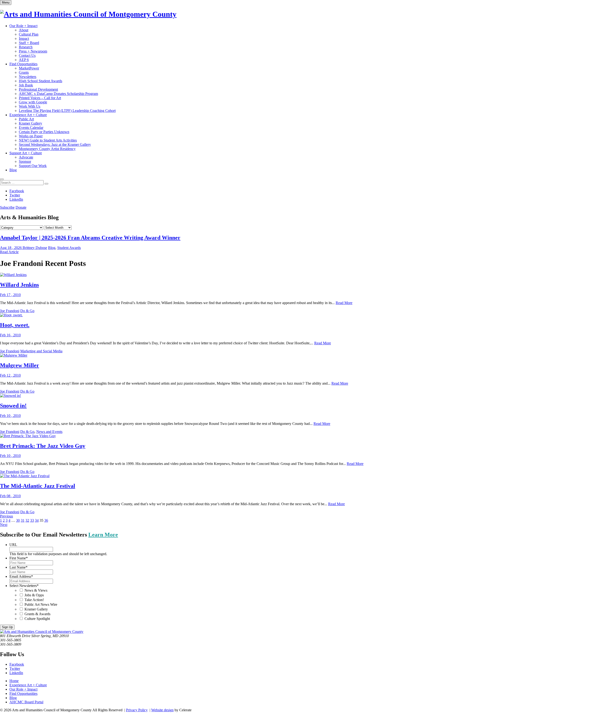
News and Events (49, 432)
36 (46, 520)
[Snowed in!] (10, 396)
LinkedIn (16, 199)
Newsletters (27, 77)
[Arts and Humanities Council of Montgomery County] (88, 14)
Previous (6, 516)
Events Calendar (31, 128)
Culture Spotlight (37, 619)
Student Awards (69, 248)
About (23, 30)
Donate (21, 207)
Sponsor (25, 161)
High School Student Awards (40, 81)
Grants (24, 72)
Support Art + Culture (25, 153)
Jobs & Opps (34, 595)
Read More (344, 303)
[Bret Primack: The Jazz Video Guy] (28, 436)
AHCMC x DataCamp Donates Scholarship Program (58, 94)
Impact (24, 39)
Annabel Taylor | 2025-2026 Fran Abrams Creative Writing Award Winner (90, 238)
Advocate (26, 157)
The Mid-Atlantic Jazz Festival (37, 486)
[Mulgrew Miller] (13, 355)
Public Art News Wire (40, 604)
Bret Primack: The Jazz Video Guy (42, 446)
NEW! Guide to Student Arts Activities (48, 140)
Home (14, 681)
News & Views (35, 590)
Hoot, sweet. (14, 325)
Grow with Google (33, 102)
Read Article (9, 252)
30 (18, 520)
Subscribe (7, 207)
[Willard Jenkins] (13, 275)
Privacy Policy (137, 710)
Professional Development (38, 89)
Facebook (16, 191)
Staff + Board (29, 43)
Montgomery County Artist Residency (47, 149)
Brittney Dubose (35, 248)
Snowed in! (13, 406)
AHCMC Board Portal (26, 702)
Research (26, 47)
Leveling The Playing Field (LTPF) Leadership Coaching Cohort (67, 111)
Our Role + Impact (23, 26)
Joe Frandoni (9, 311)
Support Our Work (33, 166)
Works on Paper (31, 136)
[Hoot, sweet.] (11, 315)
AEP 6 (24, 60)
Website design (162, 710)
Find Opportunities (23, 64)
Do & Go (27, 311)
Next (3, 525)
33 (32, 520)
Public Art (26, 119)
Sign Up (7, 627)
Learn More (103, 535)
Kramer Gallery (30, 123)
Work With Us (29, 106)
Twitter (14, 195)
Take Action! (34, 600)
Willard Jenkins (19, 285)
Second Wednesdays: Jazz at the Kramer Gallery (55, 144)
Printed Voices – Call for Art (40, 98)
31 (22, 520)
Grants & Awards (37, 614)
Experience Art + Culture (28, 115)
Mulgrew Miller (19, 365)
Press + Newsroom (33, 51)
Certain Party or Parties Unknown (44, 132)
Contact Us (27, 55)
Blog (13, 170)
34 (37, 520)
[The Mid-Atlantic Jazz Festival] (24, 476)
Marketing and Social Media (41, 351)
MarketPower (29, 68)
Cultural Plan (28, 34)
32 (27, 520)
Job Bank (26, 85)
